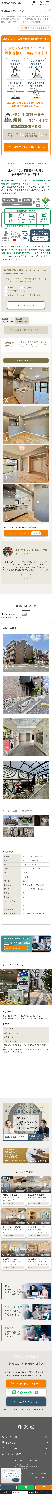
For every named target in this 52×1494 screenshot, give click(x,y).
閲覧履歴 (41, 4)
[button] (2, 988)
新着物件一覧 (9, 1409)
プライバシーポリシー (36, 1477)
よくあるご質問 (24, 1409)
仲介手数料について (32, 1473)
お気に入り (34, 4)
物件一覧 (44, 1473)
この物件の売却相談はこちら (33, 28)
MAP (24, 614)
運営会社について (40, 1409)
